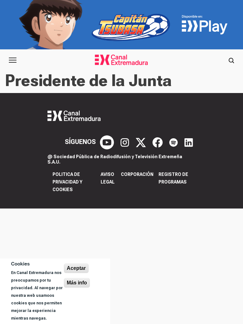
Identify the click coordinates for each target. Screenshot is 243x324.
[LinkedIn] (188, 142)
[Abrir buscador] (231, 60)
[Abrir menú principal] (13, 60)
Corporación (137, 174)
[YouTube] (107, 142)
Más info (77, 282)
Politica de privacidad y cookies (67, 182)
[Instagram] (126, 142)
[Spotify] (174, 142)
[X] (141, 142)
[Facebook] (158, 142)
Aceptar (76, 268)
